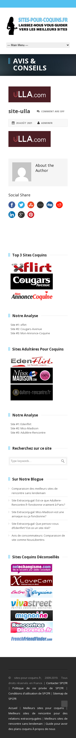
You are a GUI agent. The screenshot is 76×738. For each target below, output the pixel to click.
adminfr (47, 123)
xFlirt (23, 325)
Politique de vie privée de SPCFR (37, 688)
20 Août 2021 (24, 123)
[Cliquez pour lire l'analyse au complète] (32, 573)
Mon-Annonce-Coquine (35, 333)
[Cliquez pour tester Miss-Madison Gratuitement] (32, 382)
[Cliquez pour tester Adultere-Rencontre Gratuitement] (32, 399)
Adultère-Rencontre (33, 432)
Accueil (12, 708)
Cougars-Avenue (31, 329)
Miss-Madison (29, 428)
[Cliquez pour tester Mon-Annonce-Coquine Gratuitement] (32, 300)
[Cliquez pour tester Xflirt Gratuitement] (32, 271)
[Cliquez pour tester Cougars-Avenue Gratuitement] (32, 288)
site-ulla (19, 111)
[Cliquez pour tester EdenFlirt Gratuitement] (32, 365)
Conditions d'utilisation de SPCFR (29, 693)
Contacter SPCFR (57, 683)
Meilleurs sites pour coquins (43, 708)
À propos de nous (44, 729)
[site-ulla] (38, 94)
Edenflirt (25, 424)
